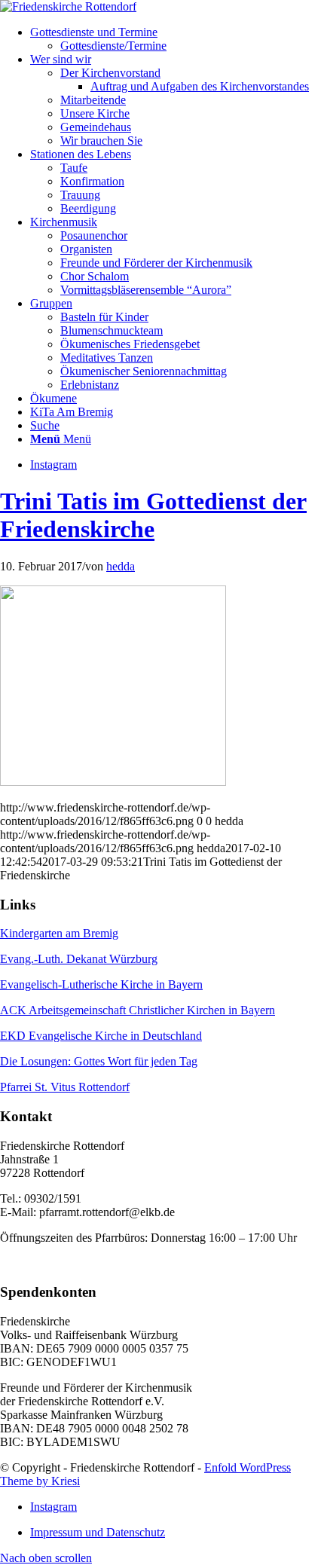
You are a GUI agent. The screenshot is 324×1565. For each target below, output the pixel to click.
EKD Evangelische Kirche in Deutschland (101, 1035)
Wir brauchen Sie (101, 140)
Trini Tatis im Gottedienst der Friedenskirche (153, 515)
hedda (120, 566)
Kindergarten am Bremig (59, 933)
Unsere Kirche (95, 113)
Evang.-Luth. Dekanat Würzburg (78, 958)
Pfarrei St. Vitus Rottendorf (65, 1087)
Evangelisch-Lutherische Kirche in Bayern (101, 984)
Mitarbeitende (93, 99)
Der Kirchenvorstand (110, 72)
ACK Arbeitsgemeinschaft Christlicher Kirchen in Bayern (137, 1010)
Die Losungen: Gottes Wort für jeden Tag (98, 1061)
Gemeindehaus (95, 127)
